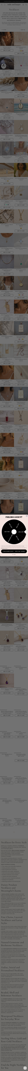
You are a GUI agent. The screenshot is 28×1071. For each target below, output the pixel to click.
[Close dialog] (27, 516)
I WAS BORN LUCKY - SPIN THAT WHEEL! (14, 551)
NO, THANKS (14, 554)
